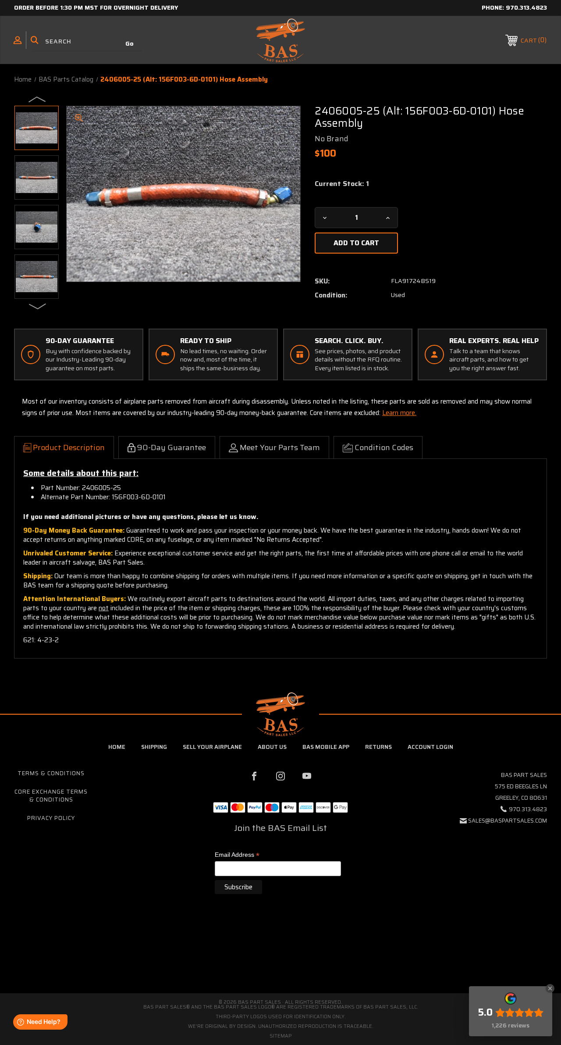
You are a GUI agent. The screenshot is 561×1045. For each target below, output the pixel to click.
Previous (37, 98)
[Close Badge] (550, 988)
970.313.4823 (526, 7)
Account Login (430, 747)
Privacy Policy (51, 818)
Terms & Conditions (51, 773)
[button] (280, 956)
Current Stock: (342, 184)
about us (272, 747)
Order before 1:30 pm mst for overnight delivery (96, 7)
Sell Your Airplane (212, 747)
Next (37, 305)
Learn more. (399, 413)
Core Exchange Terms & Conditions (51, 795)
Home (116, 747)
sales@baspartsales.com (507, 820)
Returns (378, 747)
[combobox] (87, 41)
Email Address (237, 855)
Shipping (154, 747)
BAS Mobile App (325, 747)
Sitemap (281, 1036)
